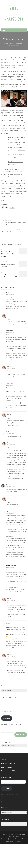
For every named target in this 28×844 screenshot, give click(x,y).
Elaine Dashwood (11, 565)
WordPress (18, 841)
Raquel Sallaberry (9, 43)
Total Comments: (6, 771)
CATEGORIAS (5, 742)
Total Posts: (4, 767)
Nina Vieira (9, 485)
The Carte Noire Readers (9, 57)
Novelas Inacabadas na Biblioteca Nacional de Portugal (7, 254)
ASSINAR (6, 788)
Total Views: (5, 763)
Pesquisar (4, 731)
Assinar (6, 718)
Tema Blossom (22, 839)
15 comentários (15, 45)
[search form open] (24, 30)
